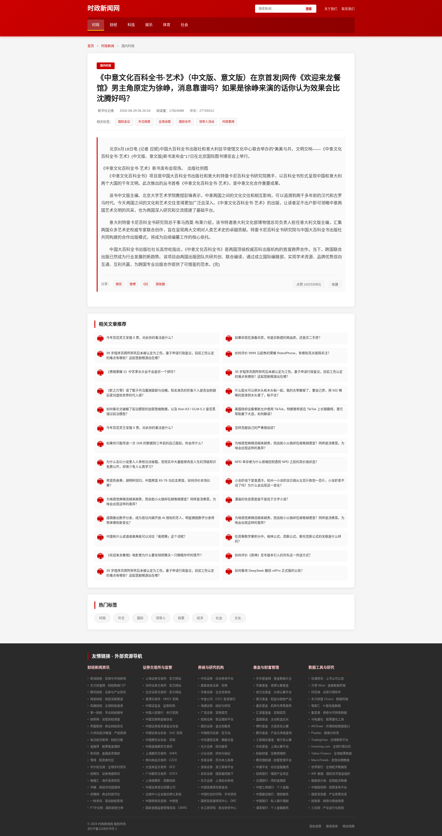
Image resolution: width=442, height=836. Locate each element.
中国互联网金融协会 (158, 719)
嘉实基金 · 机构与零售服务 (274, 705)
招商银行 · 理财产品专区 (272, 773)
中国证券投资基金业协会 (161, 726)
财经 (113, 25)
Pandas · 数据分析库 (325, 733)
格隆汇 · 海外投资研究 (105, 780)
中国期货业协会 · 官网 (160, 740)
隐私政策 (315, 826)
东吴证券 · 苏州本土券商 (217, 760)
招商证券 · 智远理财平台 (217, 719)
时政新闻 (107, 46)
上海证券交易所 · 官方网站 (163, 678)
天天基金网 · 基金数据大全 (274, 678)
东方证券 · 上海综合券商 (217, 780)
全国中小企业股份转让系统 (163, 794)
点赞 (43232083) (309, 284)
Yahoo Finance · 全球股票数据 (331, 753)
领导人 (161, 618)
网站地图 (349, 826)
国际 (140, 618)
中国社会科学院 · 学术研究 (218, 794)
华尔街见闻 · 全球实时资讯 (108, 767)
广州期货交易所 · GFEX (161, 773)
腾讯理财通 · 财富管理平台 (274, 760)
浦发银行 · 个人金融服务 (272, 808)
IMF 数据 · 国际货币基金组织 (330, 773)
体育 (166, 25)
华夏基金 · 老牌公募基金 (272, 685)
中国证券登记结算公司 (160, 787)
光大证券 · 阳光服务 (214, 746)
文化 (238, 618)
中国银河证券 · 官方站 (215, 733)
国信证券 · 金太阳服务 (215, 726)
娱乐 (149, 25)
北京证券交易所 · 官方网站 (163, 692)
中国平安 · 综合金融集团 (272, 767)
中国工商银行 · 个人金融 (272, 787)
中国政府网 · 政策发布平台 (329, 787)
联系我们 (348, 9)
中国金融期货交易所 (158, 746)
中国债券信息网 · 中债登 (161, 801)
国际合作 (185, 121)
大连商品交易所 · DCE (160, 767)
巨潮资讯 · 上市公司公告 (327, 678)
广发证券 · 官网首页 (214, 712)
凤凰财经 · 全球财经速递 (106, 705)
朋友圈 (160, 284)
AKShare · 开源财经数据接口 (330, 726)
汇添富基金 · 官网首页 (271, 712)
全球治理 (165, 121)
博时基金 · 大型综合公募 (272, 726)
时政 (95, 25)
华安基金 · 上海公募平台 (272, 746)
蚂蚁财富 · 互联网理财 (271, 753)
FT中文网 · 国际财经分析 (107, 808)
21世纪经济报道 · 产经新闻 (108, 733)
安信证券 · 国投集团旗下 (217, 773)
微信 (119, 284)
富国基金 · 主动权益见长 (272, 719)
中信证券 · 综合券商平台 (217, 678)
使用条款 (332, 826)
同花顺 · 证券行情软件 (326, 692)
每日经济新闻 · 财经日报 (106, 740)
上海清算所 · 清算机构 (160, 780)
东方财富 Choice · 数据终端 (329, 699)
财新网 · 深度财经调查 (105, 719)
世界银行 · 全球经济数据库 (329, 767)
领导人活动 (206, 121)
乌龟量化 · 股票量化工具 (327, 719)
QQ (145, 284)
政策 (181, 618)
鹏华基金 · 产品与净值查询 (274, 733)
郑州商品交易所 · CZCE (161, 760)
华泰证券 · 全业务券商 (215, 692)
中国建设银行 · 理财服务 (272, 794)
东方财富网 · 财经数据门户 (108, 685)
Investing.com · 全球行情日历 (331, 746)
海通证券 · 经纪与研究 (215, 705)
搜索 (309, 9)
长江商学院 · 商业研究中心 (218, 808)
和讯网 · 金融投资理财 (105, 753)
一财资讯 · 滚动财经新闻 (106, 801)
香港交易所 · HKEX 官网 (161, 699)
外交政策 (144, 121)
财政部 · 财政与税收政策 (327, 801)
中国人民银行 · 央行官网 (161, 712)
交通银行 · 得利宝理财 (271, 780)
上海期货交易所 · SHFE (161, 753)
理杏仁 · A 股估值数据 (326, 705)
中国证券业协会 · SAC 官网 (163, 733)
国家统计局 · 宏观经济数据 (329, 780)
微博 (133, 284)
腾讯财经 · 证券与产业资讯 (108, 692)
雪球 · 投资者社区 (102, 760)
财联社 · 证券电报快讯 (105, 773)
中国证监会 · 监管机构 (160, 705)
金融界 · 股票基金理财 (105, 746)
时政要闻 (228, 121)
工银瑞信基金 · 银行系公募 (274, 740)
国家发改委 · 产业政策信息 (329, 794)
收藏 (335, 284)
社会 (184, 25)
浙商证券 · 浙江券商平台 (217, 767)
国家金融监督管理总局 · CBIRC (166, 808)
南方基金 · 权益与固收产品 (274, 699)
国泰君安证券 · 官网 (214, 685)
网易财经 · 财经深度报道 (106, 699)
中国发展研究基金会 (214, 787)
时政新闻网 (103, 8)
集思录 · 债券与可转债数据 (329, 712)
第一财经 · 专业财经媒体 (106, 712)
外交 (121, 618)
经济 (200, 618)
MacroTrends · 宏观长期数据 (330, 760)
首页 (90, 46)
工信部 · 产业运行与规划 (327, 808)
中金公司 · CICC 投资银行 (218, 699)
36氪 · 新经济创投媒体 (105, 787)
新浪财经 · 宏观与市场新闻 (108, 678)
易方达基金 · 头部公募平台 (274, 692)
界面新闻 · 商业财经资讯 (106, 726)
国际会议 (124, 121)
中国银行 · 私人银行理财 (272, 801)
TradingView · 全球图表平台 (329, 740)
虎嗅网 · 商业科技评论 (105, 794)
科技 (131, 25)
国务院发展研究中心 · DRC (219, 801)
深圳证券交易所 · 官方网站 (163, 685)
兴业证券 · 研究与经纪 (215, 753)
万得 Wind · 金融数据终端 (328, 685)
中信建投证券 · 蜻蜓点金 (217, 740)
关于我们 (330, 9)
